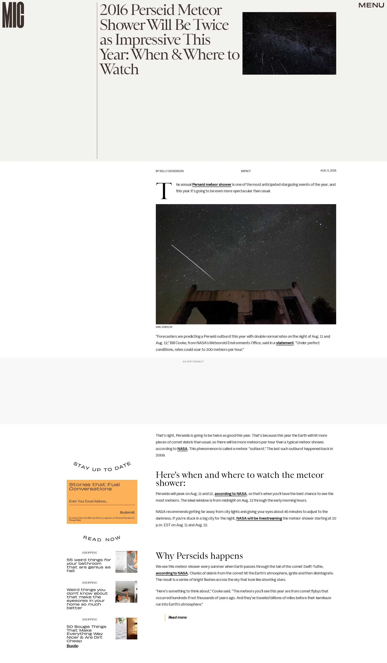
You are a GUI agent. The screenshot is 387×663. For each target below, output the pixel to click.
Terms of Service (123, 518)
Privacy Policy (75, 520)
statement (285, 343)
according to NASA (231, 494)
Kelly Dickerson (172, 171)
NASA (182, 449)
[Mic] (13, 15)
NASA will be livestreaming (259, 518)
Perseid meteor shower (211, 185)
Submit (127, 512)
